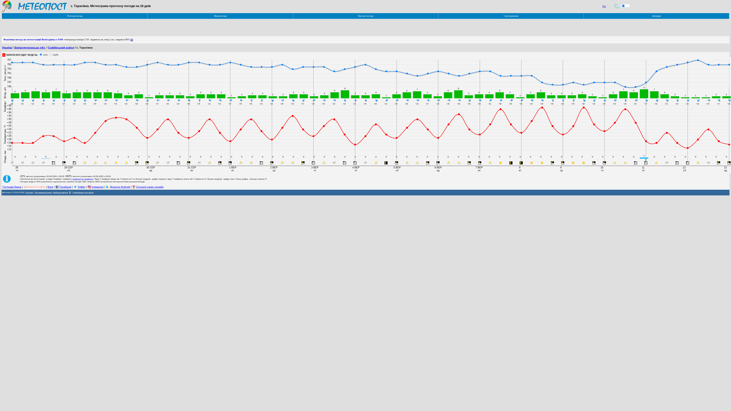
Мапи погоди (220, 16)
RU (604, 6)
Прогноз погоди (365, 16)
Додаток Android (120, 186)
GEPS (55, 55)
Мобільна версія (60, 192)
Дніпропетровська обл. (30, 47)
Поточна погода (74, 16)
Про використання (43, 192)
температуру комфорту (82, 179)
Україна (7, 47)
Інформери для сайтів (83, 192)
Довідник (656, 16)
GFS (45, 55)
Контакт (29, 192)
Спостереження (511, 16)
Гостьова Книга (11, 186)
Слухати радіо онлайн (150, 186)
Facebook (65, 186)
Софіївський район (61, 47)
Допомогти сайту (34, 186)
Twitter (81, 186)
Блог (50, 186)
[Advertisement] (71, 27)
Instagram (98, 186)
